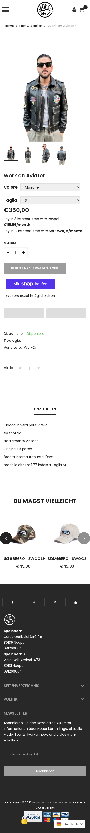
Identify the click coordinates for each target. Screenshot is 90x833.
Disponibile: (13, 333)
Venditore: (13, 347)
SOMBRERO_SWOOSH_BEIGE (67, 558)
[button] (24, 313)
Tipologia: (12, 340)
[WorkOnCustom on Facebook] (13, 602)
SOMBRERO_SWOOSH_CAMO (23, 558)
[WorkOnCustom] (45, 10)
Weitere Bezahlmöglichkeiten (30, 295)
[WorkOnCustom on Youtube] (76, 602)
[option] (10, 152)
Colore (11, 187)
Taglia (10, 200)
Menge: (10, 243)
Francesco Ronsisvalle (50, 802)
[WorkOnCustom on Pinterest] (55, 602)
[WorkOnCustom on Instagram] (34, 602)
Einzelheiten (45, 409)
